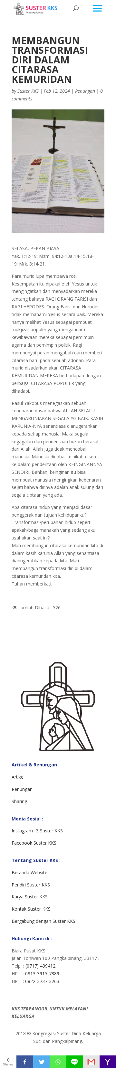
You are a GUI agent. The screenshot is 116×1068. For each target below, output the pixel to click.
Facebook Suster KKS (34, 843)
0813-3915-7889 (42, 973)
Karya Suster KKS (30, 897)
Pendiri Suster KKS (31, 885)
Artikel (18, 777)
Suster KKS (28, 91)
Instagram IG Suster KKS (37, 831)
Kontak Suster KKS (31, 909)
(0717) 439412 (40, 966)
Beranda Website (29, 872)
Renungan (85, 91)
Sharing (19, 801)
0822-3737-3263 (42, 981)
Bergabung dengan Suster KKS (43, 921)
